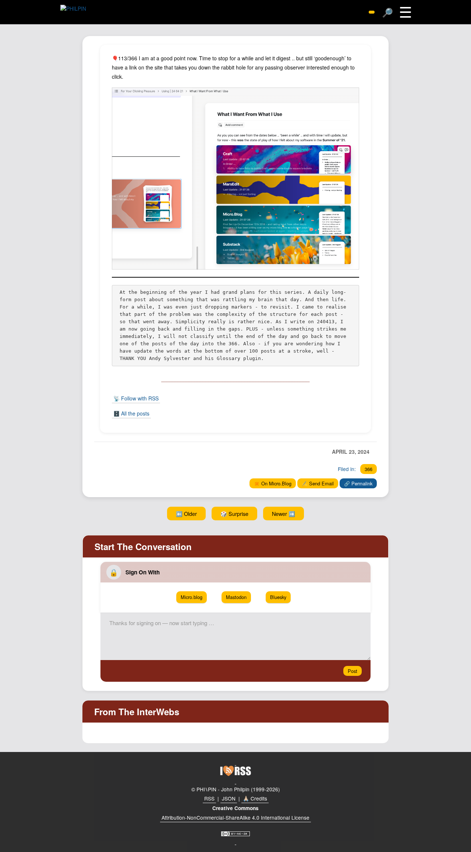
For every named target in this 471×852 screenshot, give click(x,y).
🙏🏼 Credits (255, 798)
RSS (209, 798)
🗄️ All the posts (131, 413)
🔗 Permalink (358, 483)
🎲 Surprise (234, 513)
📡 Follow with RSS (136, 398)
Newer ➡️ (283, 513)
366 (368, 469)
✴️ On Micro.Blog (272, 483)
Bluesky (278, 596)
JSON (229, 798)
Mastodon (236, 596)
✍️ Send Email (318, 483)
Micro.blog (191, 596)
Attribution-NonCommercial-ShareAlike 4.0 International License (235, 817)
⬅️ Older (186, 513)
